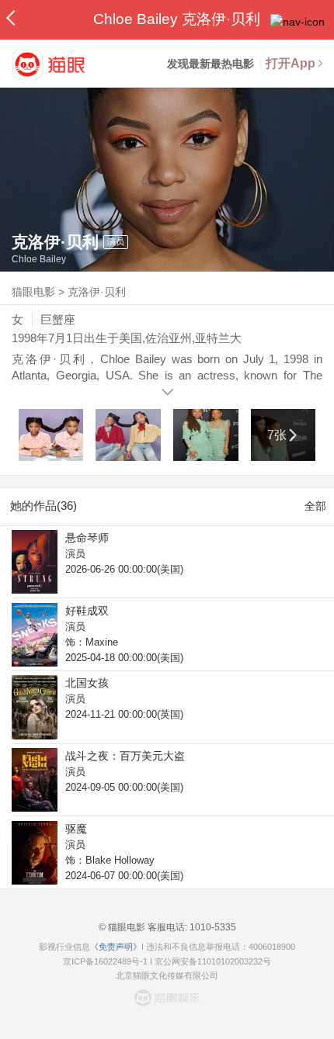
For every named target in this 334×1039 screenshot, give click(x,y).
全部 (315, 506)
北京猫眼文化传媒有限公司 (167, 975)
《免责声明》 (115, 946)
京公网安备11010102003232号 (213, 961)
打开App (290, 63)
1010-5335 (211, 927)
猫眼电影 (33, 292)
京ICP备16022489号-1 (105, 961)
